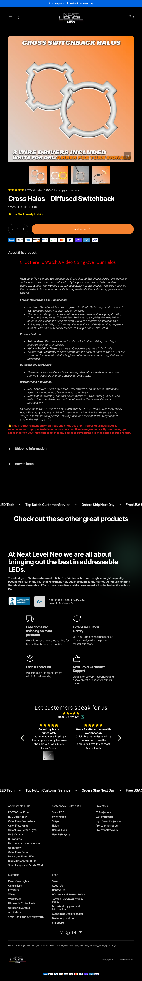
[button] (16, 190)
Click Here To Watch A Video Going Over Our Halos (68, 262)
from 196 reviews (68, 716)
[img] (71, 713)
